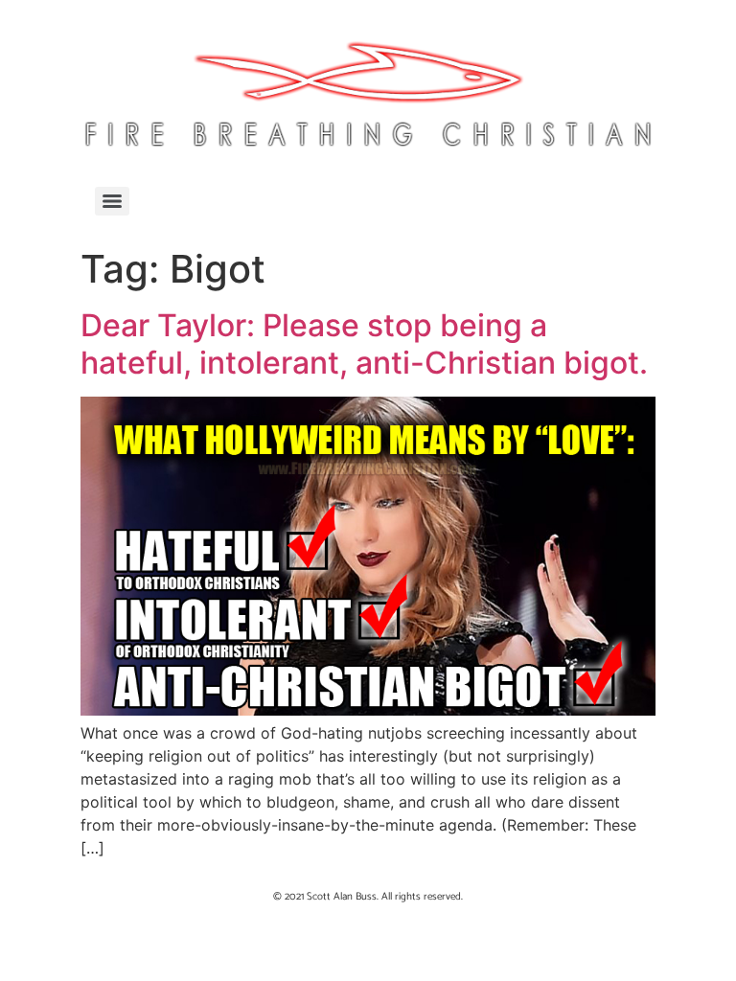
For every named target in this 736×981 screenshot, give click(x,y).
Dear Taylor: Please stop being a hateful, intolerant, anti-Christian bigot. (364, 343)
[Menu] (112, 201)
